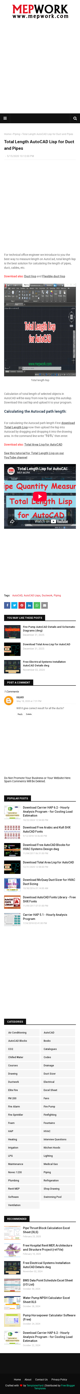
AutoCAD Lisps (32, 595)
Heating (12, 1139)
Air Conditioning (17, 1032)
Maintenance (15, 1164)
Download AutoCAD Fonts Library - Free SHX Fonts (49, 899)
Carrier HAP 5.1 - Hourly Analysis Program (45, 917)
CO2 (10, 1049)
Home (7, 134)
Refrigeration (51, 1180)
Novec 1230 (15, 1172)
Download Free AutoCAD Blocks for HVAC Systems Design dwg (46, 847)
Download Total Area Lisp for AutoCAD (46, 644)
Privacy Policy (59, 1379)
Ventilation (14, 1205)
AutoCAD (17, 595)
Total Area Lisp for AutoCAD (43, 444)
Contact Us (41, 1379)
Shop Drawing (51, 1188)
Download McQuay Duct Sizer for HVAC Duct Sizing (49, 882)
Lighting (48, 1155)
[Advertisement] (40, 69)
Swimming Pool (53, 1197)
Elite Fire (13, 1090)
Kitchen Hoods (52, 1147)
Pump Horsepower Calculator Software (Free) (49, 1317)
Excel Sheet (50, 1090)
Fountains (49, 1123)
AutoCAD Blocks (17, 1040)
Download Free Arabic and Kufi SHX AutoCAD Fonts (47, 829)
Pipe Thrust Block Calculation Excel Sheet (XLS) (46, 1230)
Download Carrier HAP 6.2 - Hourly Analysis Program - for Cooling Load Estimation (48, 811)
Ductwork (47, 595)
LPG (10, 1155)
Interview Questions (55, 1139)
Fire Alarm (14, 1106)
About (28, 1379)
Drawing (12, 1073)
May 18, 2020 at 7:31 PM (29, 701)
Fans (46, 1098)
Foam (11, 1123)
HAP (10, 1131)
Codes (47, 1057)
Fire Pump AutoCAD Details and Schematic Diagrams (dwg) (49, 628)
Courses (13, 1065)
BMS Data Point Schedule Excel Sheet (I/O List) (48, 1282)
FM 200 (12, 1098)
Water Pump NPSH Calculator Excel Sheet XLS (46, 1300)
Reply (20, 714)
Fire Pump (49, 1106)
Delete (29, 714)
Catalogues (50, 1049)
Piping (16, 134)
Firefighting (50, 1114)
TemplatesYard (35, 1385)
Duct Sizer (50, 1073)
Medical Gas (51, 1164)
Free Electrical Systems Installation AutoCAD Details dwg (44, 663)
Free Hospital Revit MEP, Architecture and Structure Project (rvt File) (47, 1247)
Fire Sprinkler (15, 1114)
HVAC (47, 1131)
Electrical (49, 1082)
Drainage (49, 1065)
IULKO (20, 697)
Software (13, 1197)
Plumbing (13, 1180)
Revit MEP (14, 1188)
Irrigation (13, 1147)
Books (47, 1040)
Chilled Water (15, 1057)
